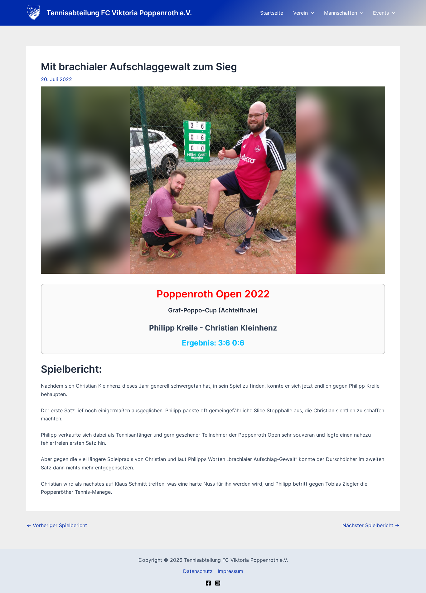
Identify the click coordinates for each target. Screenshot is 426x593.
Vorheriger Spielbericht (57, 525)
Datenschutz (198, 571)
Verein (300, 13)
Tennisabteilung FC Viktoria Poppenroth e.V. (119, 13)
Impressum (230, 571)
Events (381, 13)
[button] (311, 12)
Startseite (271, 13)
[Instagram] (217, 583)
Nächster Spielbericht (370, 525)
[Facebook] (208, 583)
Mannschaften (340, 13)
